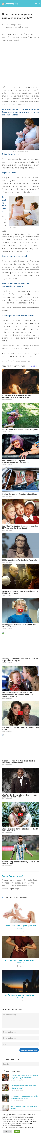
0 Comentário (19, 1080)
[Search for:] (38, 3)
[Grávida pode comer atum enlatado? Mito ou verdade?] (5, 1087)
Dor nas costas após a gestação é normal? (20, 961)
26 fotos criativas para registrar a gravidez (20, 996)
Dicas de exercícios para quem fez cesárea (20, 927)
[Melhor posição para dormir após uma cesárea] (5, 1108)
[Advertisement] (20, 64)
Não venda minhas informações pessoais (20, 1127)
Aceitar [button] (17, 1131)
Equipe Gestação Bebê (13, 25)
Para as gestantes (11, 27)
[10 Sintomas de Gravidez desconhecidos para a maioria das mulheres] (5, 1098)
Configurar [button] (7, 1131)
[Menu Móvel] (36, 3)
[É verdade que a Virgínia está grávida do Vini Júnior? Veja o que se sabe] (5, 1077)
